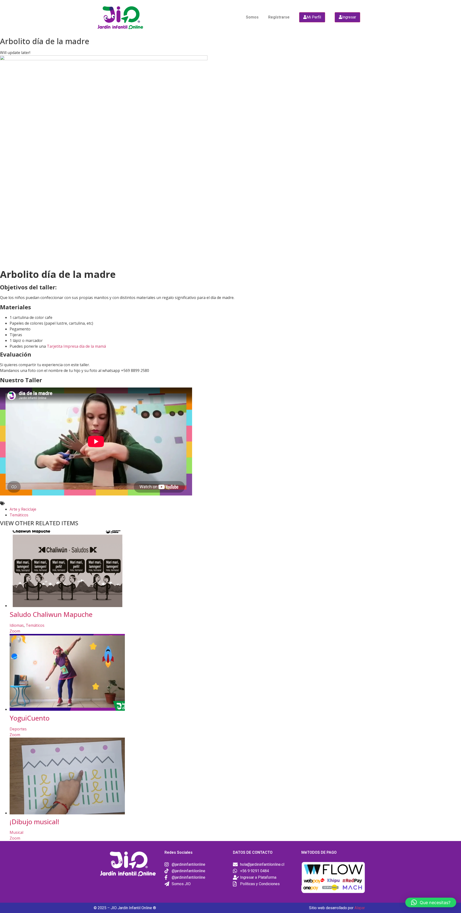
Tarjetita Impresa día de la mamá (76, 346)
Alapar (359, 908)
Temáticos (19, 515)
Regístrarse (279, 17)
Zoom (15, 631)
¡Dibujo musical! (34, 821)
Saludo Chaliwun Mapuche (51, 614)
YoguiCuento (29, 717)
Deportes (18, 729)
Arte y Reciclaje (23, 509)
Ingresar (349, 17)
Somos (252, 17)
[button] (430, 902)
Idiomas (17, 625)
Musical (16, 832)
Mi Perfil (314, 17)
